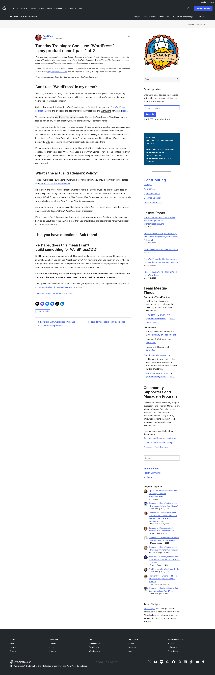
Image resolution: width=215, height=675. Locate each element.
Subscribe (150, 114)
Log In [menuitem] (203, 2)
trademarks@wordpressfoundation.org (55, 287)
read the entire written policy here (54, 183)
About (12, 639)
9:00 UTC (150, 350)
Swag (132, 651)
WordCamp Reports (153, 202)
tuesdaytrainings (43, 293)
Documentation (95, 643)
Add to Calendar (152, 323)
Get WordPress (203, 8)
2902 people (149, 608)
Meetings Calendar (152, 198)
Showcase (54, 639)
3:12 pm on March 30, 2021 (52, 39)
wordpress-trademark (63, 293)
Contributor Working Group (157, 355)
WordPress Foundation (65, 117)
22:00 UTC (151, 342)
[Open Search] (188, 8)
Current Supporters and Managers (159, 442)
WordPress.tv (95, 651)
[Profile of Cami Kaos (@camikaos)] (38, 38)
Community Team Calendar (156, 447)
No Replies (148, 477)
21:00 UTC (165, 315)
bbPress (172, 647)
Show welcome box (194, 24)
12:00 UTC (150, 315)
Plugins (52, 647)
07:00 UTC (151, 373)
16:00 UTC (165, 373)
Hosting (13, 647)
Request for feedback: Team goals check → (108, 322)
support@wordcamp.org (57, 71)
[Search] (177, 79)
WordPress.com (175, 639)
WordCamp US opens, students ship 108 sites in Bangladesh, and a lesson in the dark (161, 236)
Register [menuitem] (211, 2)
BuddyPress (174, 651)
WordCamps (149, 189)
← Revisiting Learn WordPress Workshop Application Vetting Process (56, 324)
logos (124, 111)
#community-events (158, 335)
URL (48, 142)
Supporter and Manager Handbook (160, 438)
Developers (94, 647)
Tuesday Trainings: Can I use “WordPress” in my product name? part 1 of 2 (74, 48)
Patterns (53, 651)
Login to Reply (43, 311)
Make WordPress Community (25, 16)
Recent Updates (152, 468)
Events (131, 643)
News (12, 643)
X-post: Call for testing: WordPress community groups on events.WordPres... (163, 493)
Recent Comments (152, 473)
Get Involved (134, 639)
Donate (133, 647)
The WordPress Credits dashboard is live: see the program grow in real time (163, 579)
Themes (53, 643)
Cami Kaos (48, 36)
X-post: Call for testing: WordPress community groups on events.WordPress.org (159, 220)
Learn (91, 639)
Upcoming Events (152, 193)
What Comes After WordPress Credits (161, 249)
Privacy (13, 651)
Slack (172, 318)
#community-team (157, 318)
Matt (171, 643)
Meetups (148, 184)
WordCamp (106, 111)
